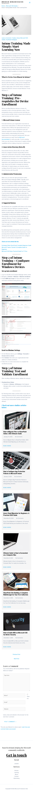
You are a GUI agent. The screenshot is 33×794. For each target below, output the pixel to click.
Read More (7, 445)
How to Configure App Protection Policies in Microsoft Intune (14, 472)
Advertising (16, 778)
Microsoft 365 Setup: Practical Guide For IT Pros (14, 251)
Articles (16, 770)
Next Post (16, 658)
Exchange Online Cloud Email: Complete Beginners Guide (16, 245)
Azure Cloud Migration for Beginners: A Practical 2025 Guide (16, 514)
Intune (18, 38)
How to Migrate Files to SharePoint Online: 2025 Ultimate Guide (15, 433)
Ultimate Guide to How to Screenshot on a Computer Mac (15, 554)
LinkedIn (16, 763)
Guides (14, 38)
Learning (16, 772)
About (16, 774)
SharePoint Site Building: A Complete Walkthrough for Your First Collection (15, 594)
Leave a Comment (6, 38)
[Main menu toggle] (29, 2)
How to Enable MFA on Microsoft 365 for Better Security (15, 634)
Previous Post (16, 654)
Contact (16, 776)
